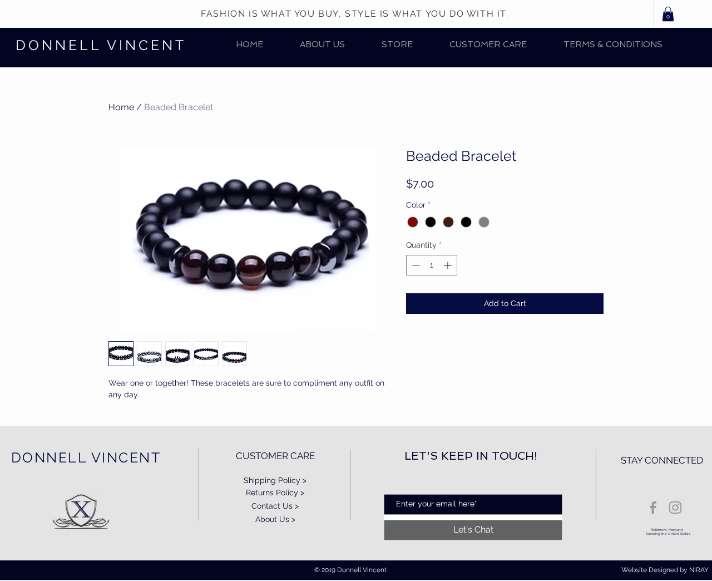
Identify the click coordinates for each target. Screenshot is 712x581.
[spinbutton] (432, 265)
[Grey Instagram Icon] (675, 507)
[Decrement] (415, 265)
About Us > (275, 519)
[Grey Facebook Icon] (653, 507)
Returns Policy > (275, 492)
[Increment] (449, 265)
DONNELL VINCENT (101, 45)
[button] (397, 45)
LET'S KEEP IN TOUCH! (470, 455)
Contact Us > (275, 505)
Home (121, 107)
